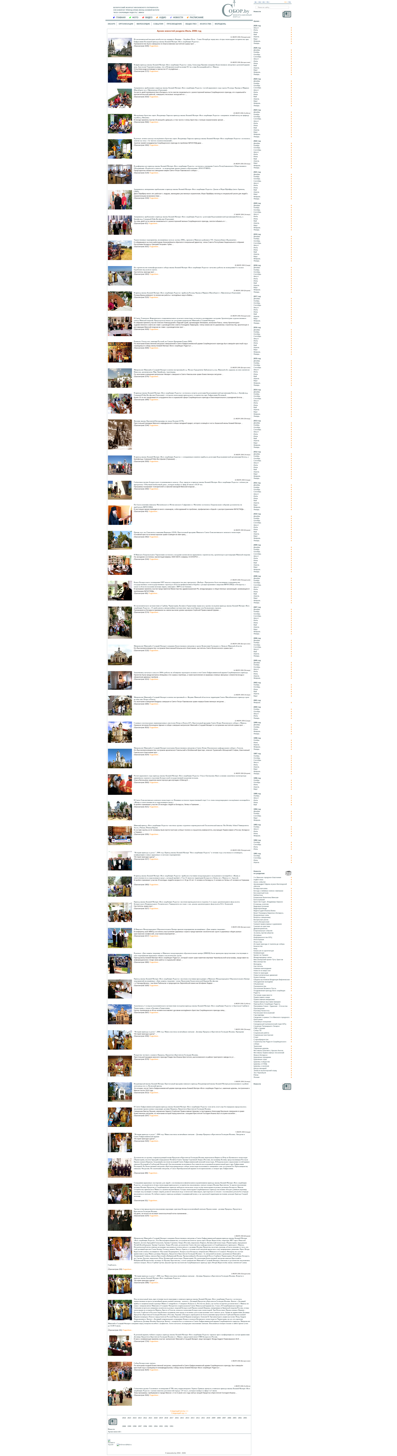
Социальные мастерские (263, 1035)
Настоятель (258, 966)
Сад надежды (259, 1015)
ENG (260, 2)
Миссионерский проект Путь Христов (268, 959)
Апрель (256, 37)
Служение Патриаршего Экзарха (266, 1026)
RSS (285, 2)
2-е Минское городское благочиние (267, 877)
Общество (190, 24)
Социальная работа (261, 1033)
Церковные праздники (262, 1057)
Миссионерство (260, 962)
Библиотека (258, 895)
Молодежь (220, 24)
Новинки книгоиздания (262, 968)
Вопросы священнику (262, 917)
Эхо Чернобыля (260, 1073)
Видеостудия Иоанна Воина (264, 911)
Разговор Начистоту (262, 1011)
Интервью (257, 935)
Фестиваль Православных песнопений (269, 1053)
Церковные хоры (260, 1059)
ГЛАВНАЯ (120, 17)
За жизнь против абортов (263, 933)
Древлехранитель (261, 928)
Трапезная (258, 1046)
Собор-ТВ (257, 1030)
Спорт (256, 1037)
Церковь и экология (261, 1066)
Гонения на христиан (262, 926)
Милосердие (143, 24)
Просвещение (174, 24)
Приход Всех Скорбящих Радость (267, 1004)
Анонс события (259, 882)
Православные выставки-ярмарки (267, 1002)
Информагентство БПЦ (263, 937)
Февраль (257, 41)
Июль (256, 30)
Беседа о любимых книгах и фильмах (268, 891)
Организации (126, 24)
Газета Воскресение (261, 922)
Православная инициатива (264, 999)
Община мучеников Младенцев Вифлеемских (272, 979)
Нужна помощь (259, 977)
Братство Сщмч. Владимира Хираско (268, 902)
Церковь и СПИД (260, 1064)
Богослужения (259, 900)
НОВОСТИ (178, 17)
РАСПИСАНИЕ (197, 17)
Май (255, 34)
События (158, 24)
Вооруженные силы (261, 915)
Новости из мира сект (262, 970)
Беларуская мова (260, 888)
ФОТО (135, 17)
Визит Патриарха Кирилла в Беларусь (268, 913)
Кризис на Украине (261, 955)
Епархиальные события (263, 931)
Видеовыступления (261, 906)
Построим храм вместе (263, 995)
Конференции (259, 953)
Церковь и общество (262, 1062)
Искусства (205, 24)
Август (256, 28)
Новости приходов (261, 973)
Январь (256, 43)
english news (258, 880)
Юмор (256, 1075)
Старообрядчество (261, 1039)
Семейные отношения (262, 1022)
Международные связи (263, 957)
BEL (256, 2)
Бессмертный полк (261, 893)
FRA (268, 2)
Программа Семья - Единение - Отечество (271, 1006)
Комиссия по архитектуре (264, 951)
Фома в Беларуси (260, 1055)
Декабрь (257, 50)
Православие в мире (262, 997)
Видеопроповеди (260, 908)
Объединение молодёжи (263, 982)
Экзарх (111, 24)
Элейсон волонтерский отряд (265, 1070)
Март (256, 39)
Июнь (256, 32)
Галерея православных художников (268, 924)
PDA (289, 2)
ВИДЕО (148, 17)
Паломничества (260, 986)
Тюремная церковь (261, 1048)
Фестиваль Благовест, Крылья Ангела (268, 1050)
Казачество (258, 946)
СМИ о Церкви (259, 1028)
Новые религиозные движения (265, 975)
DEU (264, 2)
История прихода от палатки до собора (269, 944)
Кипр (255, 948)
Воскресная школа (261, 920)
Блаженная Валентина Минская (266, 897)
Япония (256, 1077)
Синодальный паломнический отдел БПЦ (270, 1024)
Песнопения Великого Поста (265, 988)
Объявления (258, 984)
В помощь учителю (261, 904)
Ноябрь (256, 52)
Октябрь (257, 54)
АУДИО (162, 17)
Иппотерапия (259, 939)
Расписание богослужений (264, 1013)
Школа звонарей (260, 1068)
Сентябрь (257, 57)
